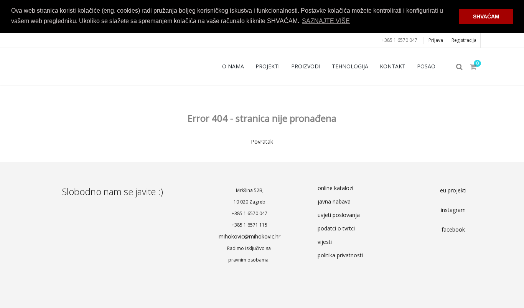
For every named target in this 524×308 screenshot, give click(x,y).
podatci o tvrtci (336, 228)
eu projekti (453, 190)
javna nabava (334, 201)
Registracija (463, 40)
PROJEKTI (267, 66)
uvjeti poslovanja (339, 215)
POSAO (426, 66)
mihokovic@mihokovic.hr (249, 236)
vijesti (325, 241)
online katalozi (335, 188)
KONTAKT (392, 66)
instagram (453, 210)
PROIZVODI (305, 66)
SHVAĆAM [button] (486, 16)
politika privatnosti (340, 255)
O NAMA (233, 66)
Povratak (262, 141)
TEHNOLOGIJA (350, 66)
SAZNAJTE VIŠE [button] (326, 21)
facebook (453, 229)
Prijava (435, 40)
